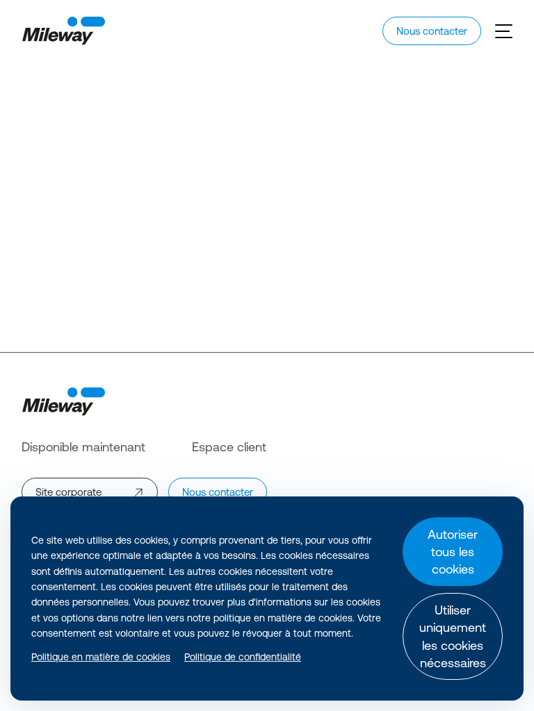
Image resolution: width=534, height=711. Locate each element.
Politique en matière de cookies (100, 656)
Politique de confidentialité (242, 656)
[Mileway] (63, 31)
